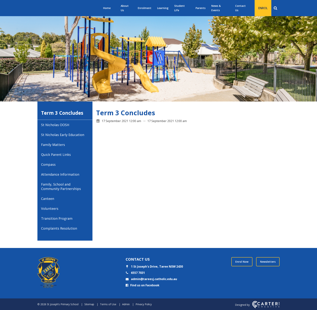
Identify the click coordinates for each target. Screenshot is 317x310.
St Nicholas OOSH (55, 125)
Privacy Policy (144, 304)
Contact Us (240, 8)
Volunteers (49, 208)
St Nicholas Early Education (62, 135)
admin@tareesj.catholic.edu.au (153, 279)
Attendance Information (60, 174)
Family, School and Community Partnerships (61, 186)
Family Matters (53, 144)
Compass (48, 164)
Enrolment (144, 8)
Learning (162, 8)
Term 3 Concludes (62, 113)
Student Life (179, 8)
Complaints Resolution (59, 228)
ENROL (263, 8)
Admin (126, 304)
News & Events (216, 8)
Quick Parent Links (56, 154)
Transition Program (56, 218)
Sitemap (89, 304)
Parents (200, 8)
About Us (125, 8)
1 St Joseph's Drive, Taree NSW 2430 (156, 266)
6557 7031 (137, 273)
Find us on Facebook (144, 285)
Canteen (47, 198)
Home (107, 8)
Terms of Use (108, 304)
